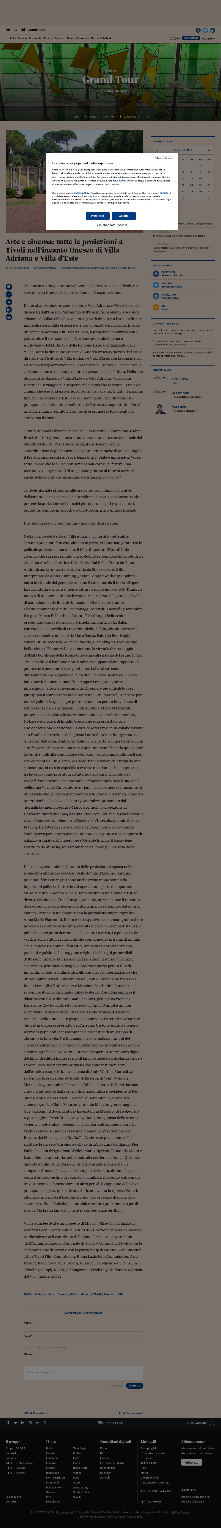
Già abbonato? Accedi (112, 225)
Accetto (124, 216)
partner (164, 193)
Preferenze (97, 216)
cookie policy (126, 180)
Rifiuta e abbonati (164, 158)
